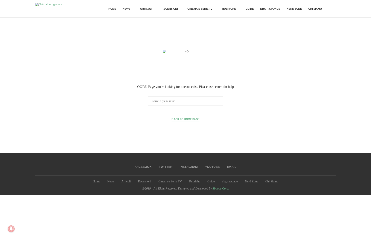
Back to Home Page (185, 119)
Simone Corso (221, 188)
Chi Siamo (315, 8)
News (126, 8)
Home (112, 8)
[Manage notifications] (11, 228)
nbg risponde (270, 8)
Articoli (146, 8)
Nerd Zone (294, 8)
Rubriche (229, 8)
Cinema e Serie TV (199, 8)
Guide (250, 8)
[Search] (333, 8)
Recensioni (170, 8)
